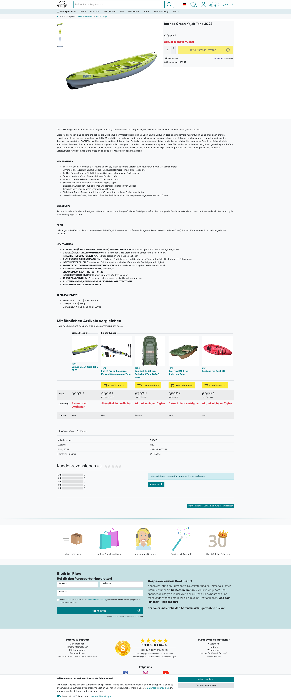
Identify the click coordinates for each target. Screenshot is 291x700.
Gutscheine (213, 643)
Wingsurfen (109, 11)
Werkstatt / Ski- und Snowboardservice (77, 656)
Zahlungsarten (77, 643)
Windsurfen (133, 11)
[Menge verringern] (173, 52)
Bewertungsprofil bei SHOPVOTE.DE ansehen (154, 654)
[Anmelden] (203, 4)
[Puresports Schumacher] (62, 4)
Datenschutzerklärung (158, 688)
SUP (122, 11)
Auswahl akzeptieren (206, 685)
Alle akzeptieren (206, 679)
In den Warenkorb (116, 385)
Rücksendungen (77, 650)
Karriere (214, 647)
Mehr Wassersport (85, 16)
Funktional (83, 696)
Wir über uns (213, 650)
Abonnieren (99, 610)
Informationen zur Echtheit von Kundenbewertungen (210, 506)
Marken (176, 11)
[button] (221, 4)
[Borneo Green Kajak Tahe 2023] (111, 68)
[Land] (184, 4)
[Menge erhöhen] (173, 48)
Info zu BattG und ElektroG (214, 653)
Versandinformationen (77, 647)
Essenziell (66, 696)
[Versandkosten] (228, 58)
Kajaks (106, 16)
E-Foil (83, 11)
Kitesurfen (95, 11)
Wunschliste (172, 58)
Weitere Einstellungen (101, 696)
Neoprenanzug (161, 11)
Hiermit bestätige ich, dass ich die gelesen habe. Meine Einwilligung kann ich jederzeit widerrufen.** (100, 601)
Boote (146, 11)
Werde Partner (214, 656)
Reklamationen (77, 653)
